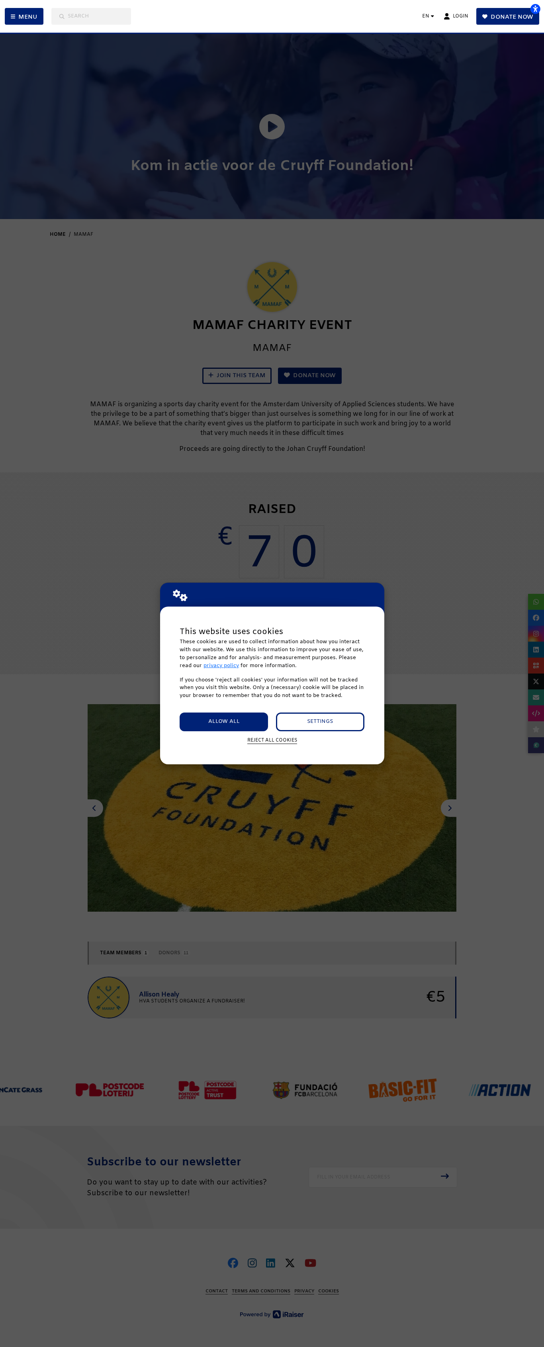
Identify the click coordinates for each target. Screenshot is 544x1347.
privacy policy (221, 665)
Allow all (224, 721)
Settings (320, 721)
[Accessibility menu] (535, 9)
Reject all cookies (272, 740)
